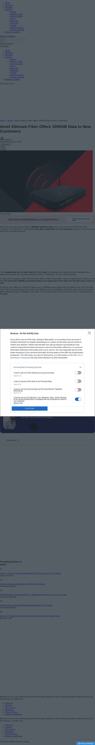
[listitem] (47, 367)
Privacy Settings (87, 743)
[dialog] (47, 372)
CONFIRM (29, 408)
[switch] (78, 372)
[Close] (90, 333)
